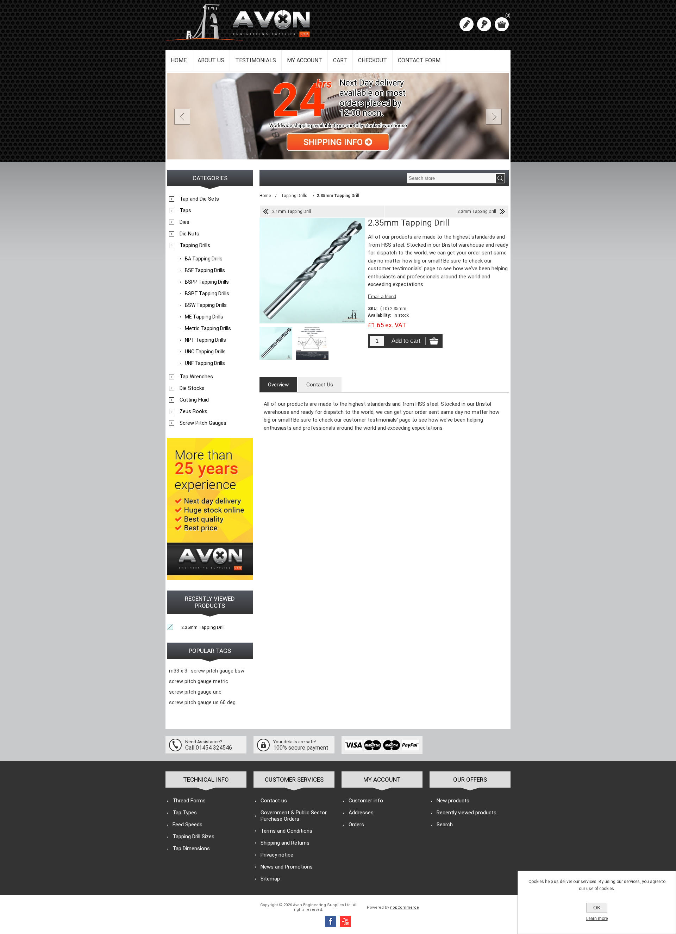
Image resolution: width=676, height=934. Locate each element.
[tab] (278, 384)
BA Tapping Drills (204, 258)
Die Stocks (192, 388)
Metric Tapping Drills (208, 328)
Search (445, 824)
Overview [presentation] (278, 384)
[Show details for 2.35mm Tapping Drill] (170, 627)
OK (596, 907)
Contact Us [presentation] (319, 384)
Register (466, 24)
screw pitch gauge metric (198, 681)
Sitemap (270, 879)
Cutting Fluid (194, 400)
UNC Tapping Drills (205, 351)
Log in (484, 24)
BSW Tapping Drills (206, 305)
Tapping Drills (195, 245)
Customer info (366, 800)
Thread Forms (189, 800)
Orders (356, 824)
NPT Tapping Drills (205, 340)
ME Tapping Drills (204, 317)
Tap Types (185, 812)
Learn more (597, 918)
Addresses (361, 812)
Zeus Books (193, 411)
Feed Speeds (187, 824)
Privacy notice (277, 855)
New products (453, 800)
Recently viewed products (466, 812)
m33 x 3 (178, 671)
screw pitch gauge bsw (217, 671)
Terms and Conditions (286, 831)
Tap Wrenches (196, 376)
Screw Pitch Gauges (203, 423)
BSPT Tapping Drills (207, 293)
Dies (184, 222)
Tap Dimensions (191, 848)
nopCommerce (404, 907)
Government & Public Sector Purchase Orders (294, 815)
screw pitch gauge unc (195, 692)
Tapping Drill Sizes (193, 836)
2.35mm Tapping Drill (203, 627)
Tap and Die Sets (199, 199)
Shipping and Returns (285, 843)
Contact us (274, 800)
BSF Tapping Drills (205, 270)
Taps (185, 210)
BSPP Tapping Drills (207, 282)
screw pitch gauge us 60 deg (202, 703)
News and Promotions (287, 867)
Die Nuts (189, 234)
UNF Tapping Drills (205, 363)
